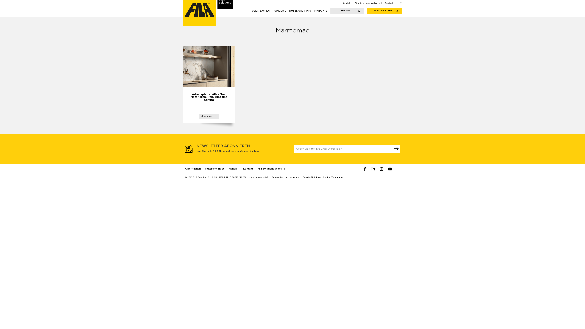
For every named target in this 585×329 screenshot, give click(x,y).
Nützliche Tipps (300, 11)
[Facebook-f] (365, 169)
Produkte (320, 11)
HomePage (279, 11)
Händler (234, 169)
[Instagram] (381, 169)
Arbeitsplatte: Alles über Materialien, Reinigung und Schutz (208, 97)
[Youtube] (390, 169)
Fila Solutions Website (367, 3)
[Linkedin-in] (373, 169)
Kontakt (347, 3)
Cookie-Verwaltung (333, 177)
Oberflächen (261, 11)
